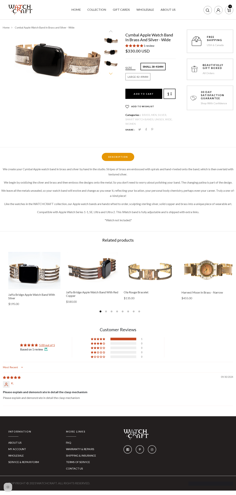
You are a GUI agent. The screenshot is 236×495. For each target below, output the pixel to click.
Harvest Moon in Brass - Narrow (202, 292)
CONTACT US (74, 468)
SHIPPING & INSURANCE (81, 455)
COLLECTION (96, 9)
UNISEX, (160, 119)
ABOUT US (168, 9)
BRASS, (146, 114)
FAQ (68, 442)
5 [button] (123, 311)
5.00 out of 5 (47, 345)
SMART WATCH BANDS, (140, 119)
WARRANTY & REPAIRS (80, 449)
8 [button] (139, 311)
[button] (134, 45)
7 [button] (134, 311)
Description (118, 156)
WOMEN (130, 123)
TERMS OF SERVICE (78, 462)
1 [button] (100, 311)
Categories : (132, 114)
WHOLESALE (145, 9)
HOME (76, 9)
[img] (12, 377)
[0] (229, 10)
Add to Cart (144, 93)
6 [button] (128, 311)
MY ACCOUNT (17, 449)
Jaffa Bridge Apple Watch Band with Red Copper (92, 293)
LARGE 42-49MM (138, 76)
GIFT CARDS (121, 9)
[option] (57, 59)
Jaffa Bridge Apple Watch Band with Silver (31, 296)
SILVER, (162, 114)
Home (6, 27)
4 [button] (117, 311)
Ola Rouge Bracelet (136, 292)
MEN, (154, 114)
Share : (130, 129)
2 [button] (106, 311)
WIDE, (168, 119)
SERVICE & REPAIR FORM (23, 462)
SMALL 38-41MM (153, 66)
